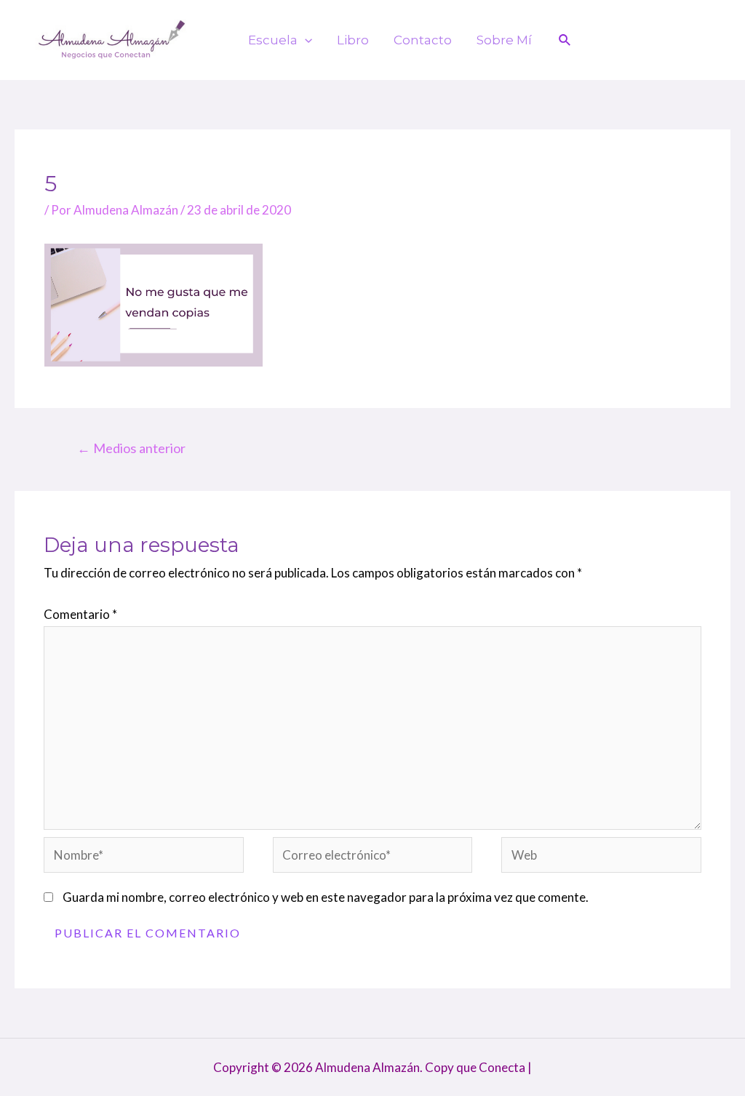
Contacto (423, 40)
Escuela (273, 40)
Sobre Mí (504, 40)
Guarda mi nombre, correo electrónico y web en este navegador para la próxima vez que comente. (326, 897)
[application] (305, 40)
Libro (353, 40)
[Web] (601, 857)
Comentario (80, 614)
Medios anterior (131, 448)
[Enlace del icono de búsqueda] (565, 40)
